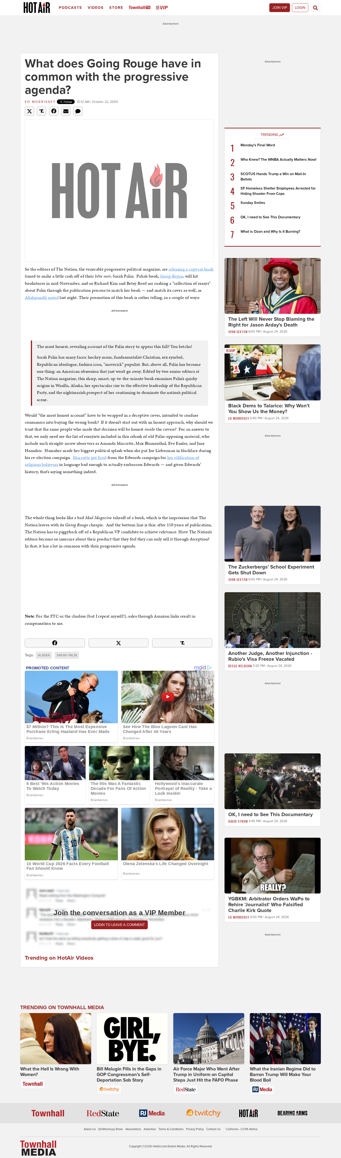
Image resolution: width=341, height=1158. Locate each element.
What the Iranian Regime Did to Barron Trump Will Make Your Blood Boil (282, 1074)
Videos (96, 7)
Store (116, 7)
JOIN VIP (279, 7)
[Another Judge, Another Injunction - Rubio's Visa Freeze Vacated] (273, 620)
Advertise (150, 1129)
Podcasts (70, 7)
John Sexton (238, 331)
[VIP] (162, 8)
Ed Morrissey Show (110, 1129)
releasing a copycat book (191, 269)
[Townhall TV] (140, 8)
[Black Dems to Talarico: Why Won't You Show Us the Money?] (273, 372)
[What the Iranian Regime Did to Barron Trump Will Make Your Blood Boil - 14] (285, 1038)
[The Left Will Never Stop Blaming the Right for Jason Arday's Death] (273, 285)
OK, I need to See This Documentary (270, 217)
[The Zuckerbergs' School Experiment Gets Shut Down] (273, 533)
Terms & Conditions (170, 1129)
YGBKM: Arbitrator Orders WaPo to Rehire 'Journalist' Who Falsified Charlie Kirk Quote (269, 904)
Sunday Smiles (253, 202)
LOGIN (300, 7)
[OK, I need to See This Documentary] (273, 781)
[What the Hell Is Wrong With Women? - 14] (55, 1038)
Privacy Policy (195, 1129)
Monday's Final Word (258, 145)
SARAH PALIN (67, 655)
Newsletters (133, 1129)
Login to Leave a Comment (119, 924)
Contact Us (213, 1129)
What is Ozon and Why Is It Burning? (270, 231)
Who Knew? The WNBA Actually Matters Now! (278, 159)
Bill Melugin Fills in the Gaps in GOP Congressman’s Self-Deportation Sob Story (129, 1074)
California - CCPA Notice (241, 1129)
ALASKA (44, 655)
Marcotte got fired (89, 457)
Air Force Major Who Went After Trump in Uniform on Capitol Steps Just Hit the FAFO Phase (206, 1074)
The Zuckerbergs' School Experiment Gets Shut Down (271, 570)
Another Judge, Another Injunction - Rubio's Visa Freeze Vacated (270, 656)
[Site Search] (315, 7)
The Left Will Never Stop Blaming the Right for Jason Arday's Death (271, 322)
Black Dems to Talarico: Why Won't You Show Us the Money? (268, 409)
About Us (90, 1129)
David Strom (238, 821)
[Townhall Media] (38, 1148)
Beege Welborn (240, 665)
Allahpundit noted (42, 297)
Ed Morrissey (40, 102)
